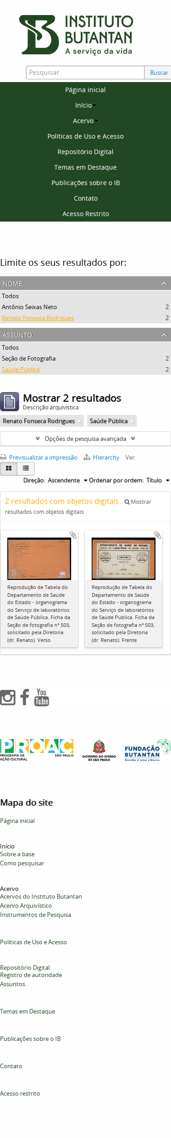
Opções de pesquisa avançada (85, 439)
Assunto (17, 334)
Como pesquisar (22, 863)
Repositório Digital (85, 151)
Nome (12, 282)
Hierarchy (106, 457)
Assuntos (12, 984)
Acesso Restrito (85, 213)
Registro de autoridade (31, 975)
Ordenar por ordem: (116, 480)
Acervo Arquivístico (26, 905)
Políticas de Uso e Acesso (85, 136)
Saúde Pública (21, 369)
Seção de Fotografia (29, 358)
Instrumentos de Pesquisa (35, 914)
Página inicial (85, 89)
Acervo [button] (83, 120)
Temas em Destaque (85, 167)
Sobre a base (17, 854)
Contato (86, 198)
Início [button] (83, 105)
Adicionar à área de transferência (73, 535)
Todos (10, 296)
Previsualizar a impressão (43, 457)
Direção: (34, 480)
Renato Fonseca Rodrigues (38, 318)
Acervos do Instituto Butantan (41, 896)
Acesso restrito (20, 1093)
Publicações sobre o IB (86, 182)
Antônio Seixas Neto (29, 307)
